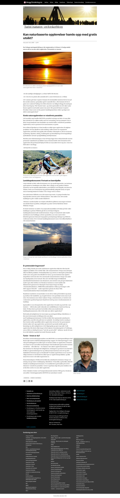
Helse (51, 2)
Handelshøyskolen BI (30, 458)
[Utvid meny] (24, 7)
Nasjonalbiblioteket (55, 446)
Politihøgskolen (79, 435)
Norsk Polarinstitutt (55, 477)
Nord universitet (54, 463)
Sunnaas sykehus (80, 460)
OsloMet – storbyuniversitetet (57, 488)
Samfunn (62, 2)
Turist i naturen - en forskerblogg (43, 27)
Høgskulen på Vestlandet (31, 468)
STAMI (77, 454)
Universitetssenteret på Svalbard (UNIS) (85, 481)
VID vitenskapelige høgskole (82, 487)
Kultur (46, 2)
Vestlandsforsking (80, 483)
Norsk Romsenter (55, 481)
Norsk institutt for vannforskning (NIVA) (60, 486)
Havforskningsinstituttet (31, 460)
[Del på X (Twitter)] (27, 381)
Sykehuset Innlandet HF (81, 462)
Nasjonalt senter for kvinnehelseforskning (60, 456)
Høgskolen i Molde (30, 462)
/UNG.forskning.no (82, 396)
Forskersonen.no (90, 2)
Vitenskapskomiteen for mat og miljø (84, 489)
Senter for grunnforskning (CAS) (83, 449)
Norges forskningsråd (56, 471)
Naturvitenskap (79, 2)
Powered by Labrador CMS (60, 496)
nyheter (26, 378)
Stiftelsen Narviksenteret (81, 458)
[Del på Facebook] (24, 381)
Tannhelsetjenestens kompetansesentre (85, 464)
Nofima (52, 461)
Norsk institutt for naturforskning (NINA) (60, 484)
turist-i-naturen (36, 378)
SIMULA (78, 445)
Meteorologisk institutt (31, 481)
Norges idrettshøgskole (56, 475)
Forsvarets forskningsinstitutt (32, 452)
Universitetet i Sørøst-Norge (82, 479)
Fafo (27, 447)
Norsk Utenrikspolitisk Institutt (58, 482)
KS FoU (27, 474)
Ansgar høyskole (29, 435)
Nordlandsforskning (55, 465)
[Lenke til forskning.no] (32, 1)
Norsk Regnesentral (55, 479)
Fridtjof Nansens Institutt (31, 456)
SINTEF (78, 447)
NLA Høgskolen (54, 435)
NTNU (52, 444)
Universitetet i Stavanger (81, 477)
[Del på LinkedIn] (29, 381)
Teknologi (70, 2)
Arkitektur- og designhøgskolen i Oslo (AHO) (36, 437)
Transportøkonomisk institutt (83, 466)
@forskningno (81, 390)
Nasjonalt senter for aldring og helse (59, 452)
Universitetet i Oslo (80, 476)
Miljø (56, 2)
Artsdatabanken (29, 439)
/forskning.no (80, 393)
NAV (27, 483)
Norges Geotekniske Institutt (57, 467)
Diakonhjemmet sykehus (31, 441)
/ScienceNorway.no (82, 399)
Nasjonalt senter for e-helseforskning (59, 454)
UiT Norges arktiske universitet (83, 468)
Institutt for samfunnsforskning (33, 472)
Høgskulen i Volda (30, 466)
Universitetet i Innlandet (81, 474)
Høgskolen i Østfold (30, 464)
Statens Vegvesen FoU (81, 456)
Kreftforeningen (29, 476)
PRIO (77, 437)
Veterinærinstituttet (80, 485)
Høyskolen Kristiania (30, 470)
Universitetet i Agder (80, 470)
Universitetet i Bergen (81, 472)
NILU (27, 490)
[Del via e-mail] (31, 381)
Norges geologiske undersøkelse (58, 473)
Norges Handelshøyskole (56, 469)
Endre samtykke (31, 427)
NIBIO (27, 485)
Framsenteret (29, 454)
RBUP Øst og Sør (80, 439)
